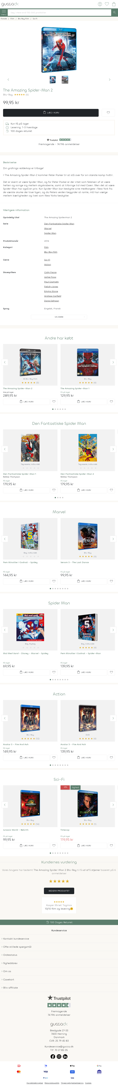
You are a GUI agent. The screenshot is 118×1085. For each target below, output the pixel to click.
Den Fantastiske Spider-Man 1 (19, 474)
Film (46, 247)
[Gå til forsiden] (59, 1024)
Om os (7, 971)
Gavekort (8, 979)
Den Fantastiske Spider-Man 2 (77, 474)
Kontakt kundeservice (16, 938)
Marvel (47, 228)
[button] (8, 80)
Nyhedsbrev (10, 963)
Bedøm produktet (59, 890)
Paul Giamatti (51, 281)
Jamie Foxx (50, 277)
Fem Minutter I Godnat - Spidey (20, 562)
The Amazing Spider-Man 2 (17, 388)
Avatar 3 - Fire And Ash (15, 744)
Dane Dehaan (51, 300)
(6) (21, 94)
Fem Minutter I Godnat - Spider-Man (81, 653)
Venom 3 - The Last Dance (75, 562)
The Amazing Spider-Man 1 (75, 388)
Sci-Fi (47, 259)
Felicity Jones (51, 286)
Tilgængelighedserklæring (72, 1083)
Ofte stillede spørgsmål (17, 946)
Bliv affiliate (10, 987)
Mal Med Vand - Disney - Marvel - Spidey (25, 653)
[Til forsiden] (10, 4)
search (114, 12)
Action (47, 264)
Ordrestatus (10, 955)
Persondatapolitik (52, 1083)
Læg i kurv (51, 112)
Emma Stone (51, 291)
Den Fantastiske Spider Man (59, 223)
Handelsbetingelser (35, 1083)
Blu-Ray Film (50, 252)
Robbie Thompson (11, 477)
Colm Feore (50, 272)
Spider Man (50, 233)
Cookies (88, 1083)
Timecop (65, 830)
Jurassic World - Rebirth (15, 830)
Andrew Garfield (52, 296)
